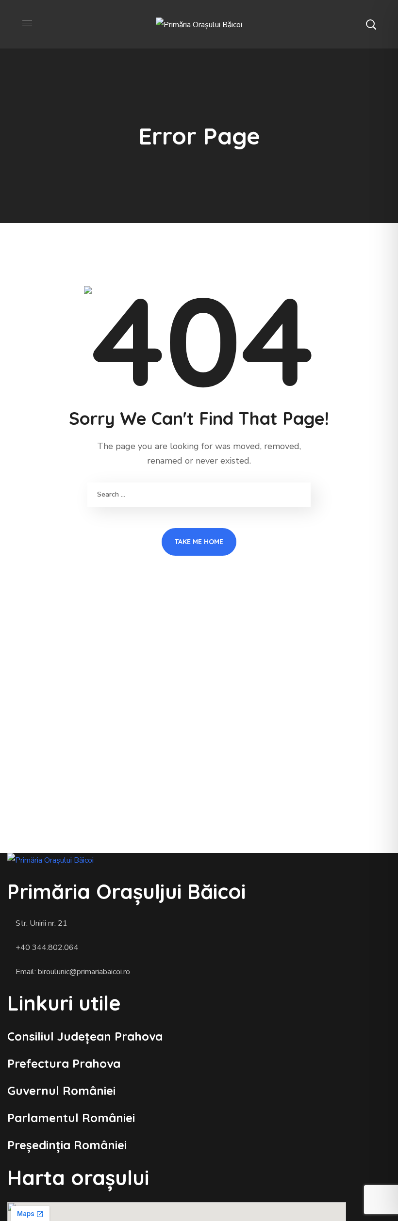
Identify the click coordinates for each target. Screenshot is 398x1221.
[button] (371, 24)
